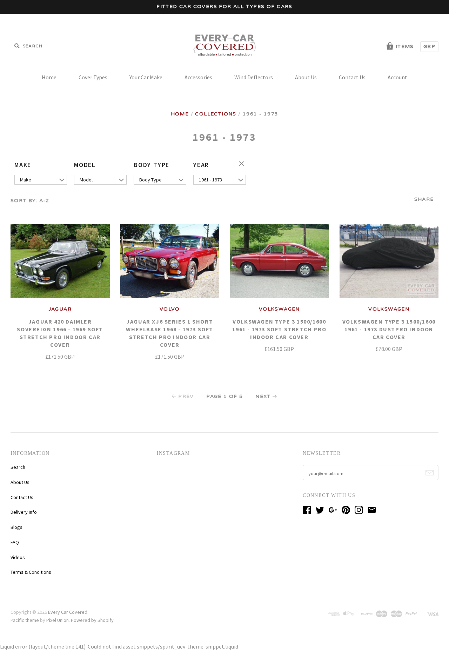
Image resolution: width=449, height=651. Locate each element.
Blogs (16, 527)
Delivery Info (24, 512)
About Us (306, 77)
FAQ (15, 542)
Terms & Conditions (31, 572)
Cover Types (93, 77)
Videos (18, 557)
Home (49, 77)
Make (22, 165)
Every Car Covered (67, 612)
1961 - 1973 (210, 180)
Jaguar (60, 309)
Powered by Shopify (92, 620)
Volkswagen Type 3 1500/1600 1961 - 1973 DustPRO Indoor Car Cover (389, 329)
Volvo (170, 309)
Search (18, 467)
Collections (215, 114)
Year (201, 165)
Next (263, 396)
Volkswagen (279, 309)
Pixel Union (57, 620)
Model (85, 165)
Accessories (198, 77)
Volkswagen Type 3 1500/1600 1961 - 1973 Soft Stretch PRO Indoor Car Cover (279, 329)
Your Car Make (145, 77)
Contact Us (352, 77)
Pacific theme (25, 620)
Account (397, 77)
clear (242, 164)
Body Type (151, 165)
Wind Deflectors (253, 77)
